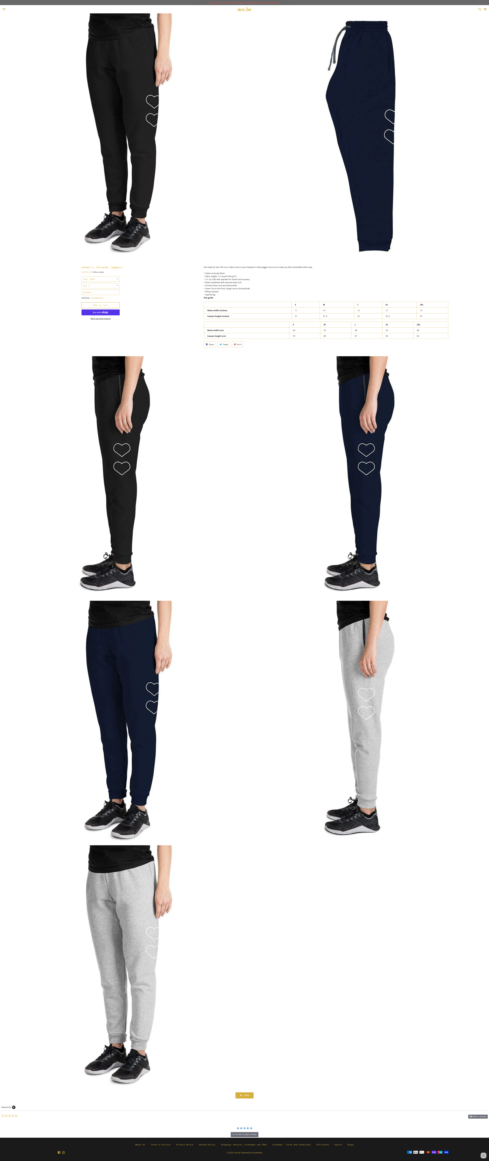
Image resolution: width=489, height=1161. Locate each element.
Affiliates (323, 1145)
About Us (140, 1145)
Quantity (87, 292)
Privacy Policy (185, 1145)
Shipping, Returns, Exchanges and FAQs (244, 1145)
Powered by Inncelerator (251, 1152)
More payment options (101, 318)
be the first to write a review (244, 1134)
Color (85, 279)
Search (338, 1145)
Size (85, 285)
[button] (478, 1117)
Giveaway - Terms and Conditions (292, 1145)
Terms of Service (161, 1145)
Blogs (351, 1145)
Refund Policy (207, 1145)
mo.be (237, 1152)
